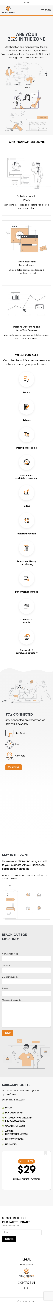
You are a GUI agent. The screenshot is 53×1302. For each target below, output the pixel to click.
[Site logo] (8, 10)
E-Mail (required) (10, 977)
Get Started (13, 767)
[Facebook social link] (25, 3)
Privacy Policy (26, 1265)
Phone (5, 989)
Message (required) (11, 1000)
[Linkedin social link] (28, 3)
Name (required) (10, 954)
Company (6, 966)
